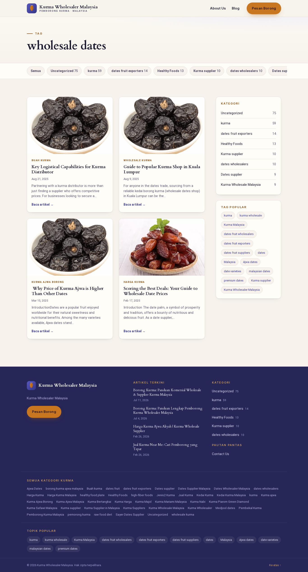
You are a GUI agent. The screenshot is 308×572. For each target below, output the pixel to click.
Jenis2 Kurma (165, 495)
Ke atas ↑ (275, 565)
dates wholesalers (246, 71)
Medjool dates (225, 508)
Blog (235, 8)
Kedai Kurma (205, 495)
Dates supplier (284, 71)
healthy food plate (92, 495)
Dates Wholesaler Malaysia (232, 488)
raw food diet (103, 514)
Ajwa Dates (34, 488)
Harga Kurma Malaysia (61, 495)
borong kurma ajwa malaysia (64, 488)
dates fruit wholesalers (239, 234)
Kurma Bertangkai (99, 501)
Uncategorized (64, 71)
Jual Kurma (185, 495)
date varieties (232, 271)
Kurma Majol (143, 501)
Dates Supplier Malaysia (194, 488)
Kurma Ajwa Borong (40, 501)
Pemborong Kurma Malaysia (45, 514)
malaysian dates (259, 271)
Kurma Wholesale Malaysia (248, 185)
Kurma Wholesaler (200, 508)
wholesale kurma (183, 514)
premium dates (234, 280)
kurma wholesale (251, 215)
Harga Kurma (35, 495)
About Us (218, 8)
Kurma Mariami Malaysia (171, 501)
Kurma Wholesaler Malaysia (242, 289)
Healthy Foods (170, 71)
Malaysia (229, 262)
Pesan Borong (264, 8)
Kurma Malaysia (234, 224)
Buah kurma (94, 488)
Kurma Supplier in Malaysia (102, 508)
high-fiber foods (142, 495)
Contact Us (220, 454)
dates (261, 252)
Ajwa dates (250, 262)
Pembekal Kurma (250, 508)
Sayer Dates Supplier (130, 514)
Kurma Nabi (197, 501)
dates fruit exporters (129, 71)
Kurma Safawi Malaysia (42, 508)
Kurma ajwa (268, 495)
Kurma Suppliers (134, 508)
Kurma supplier (206, 71)
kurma (94, 71)
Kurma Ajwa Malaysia (70, 501)
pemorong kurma (79, 514)
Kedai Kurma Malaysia (231, 495)
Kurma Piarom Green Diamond (229, 501)
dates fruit (113, 488)
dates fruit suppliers (237, 252)
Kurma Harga (123, 501)
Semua (36, 71)
